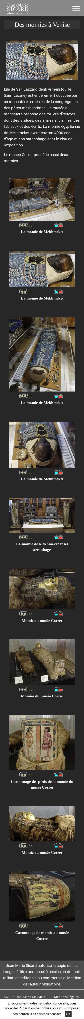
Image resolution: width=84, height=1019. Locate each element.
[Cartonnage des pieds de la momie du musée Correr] (42, 742)
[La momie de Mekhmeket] (42, 199)
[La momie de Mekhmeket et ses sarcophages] (42, 515)
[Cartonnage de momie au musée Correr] (42, 896)
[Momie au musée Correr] (42, 589)
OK (68, 1014)
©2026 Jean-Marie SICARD (25, 997)
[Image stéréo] (25, 224)
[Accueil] (15, 9)
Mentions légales (66, 997)
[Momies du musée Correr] (42, 662)
